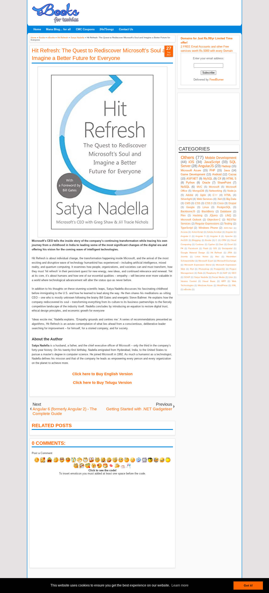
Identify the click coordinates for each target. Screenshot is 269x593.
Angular (229, 232)
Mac (217, 256)
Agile (203, 195)
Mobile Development (220, 158)
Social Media (218, 277)
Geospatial (227, 248)
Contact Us (126, 29)
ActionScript (197, 232)
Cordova (199, 244)
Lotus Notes (201, 256)
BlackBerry (208, 211)
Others (187, 157)
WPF (223, 281)
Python (190, 182)
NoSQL (185, 186)
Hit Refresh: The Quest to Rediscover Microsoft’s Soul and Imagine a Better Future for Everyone (101, 54)
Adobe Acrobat (214, 232)
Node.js (231, 190)
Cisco (220, 203)
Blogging (196, 240)
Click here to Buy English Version (102, 374)
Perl (192, 269)
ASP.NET (192, 178)
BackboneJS (188, 211)
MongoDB (198, 190)
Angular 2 (186, 236)
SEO (234, 273)
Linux (206, 207)
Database (225, 211)
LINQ (228, 215)
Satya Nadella (201, 277)
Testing (228, 223)
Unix (231, 277)
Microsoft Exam (205, 261)
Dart (221, 244)
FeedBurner (217, 79)
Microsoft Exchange (226, 261)
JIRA (230, 252)
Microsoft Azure (191, 170)
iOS (191, 162)
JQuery (214, 215)
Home (37, 29)
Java (227, 170)
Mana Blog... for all (58, 29)
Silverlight (186, 199)
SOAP (187, 277)
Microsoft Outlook (191, 219)
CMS (187, 203)
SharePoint (224, 182)
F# (182, 248)
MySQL (207, 178)
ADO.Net (228, 228)
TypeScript (187, 227)
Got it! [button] (248, 585)
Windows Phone (208, 227)
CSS (197, 203)
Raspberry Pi (212, 273)
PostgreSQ (219, 269)
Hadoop (226, 166)
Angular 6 (215, 236)
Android (217, 174)
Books (208, 240)
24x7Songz (107, 29)
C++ (215, 195)
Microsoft (214, 186)
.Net (219, 199)
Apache (229, 236)
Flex (183, 215)
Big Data (231, 199)
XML (234, 285)
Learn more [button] (180, 585)
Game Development (193, 174)
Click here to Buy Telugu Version (102, 382)
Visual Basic (208, 281)
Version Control (188, 281)
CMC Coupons (85, 29)
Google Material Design (193, 252)
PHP (212, 170)
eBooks (187, 289)
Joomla (184, 256)
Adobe (189, 195)
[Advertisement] (160, 11)
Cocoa (232, 174)
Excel (230, 244)
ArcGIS (184, 240)
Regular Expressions (207, 223)
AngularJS (206, 166)
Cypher (211, 244)
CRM (224, 240)
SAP (225, 273)
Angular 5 (200, 236)
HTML (227, 195)
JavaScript (212, 162)
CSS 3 (209, 203)
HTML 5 (231, 178)
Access (184, 232)
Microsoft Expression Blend (197, 265)
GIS (215, 248)
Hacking (197, 215)
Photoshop (204, 269)
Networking (215, 190)
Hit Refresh (216, 252)
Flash (205, 248)
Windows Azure (205, 285)
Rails (200, 273)
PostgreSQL (224, 207)
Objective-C (214, 219)
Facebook (193, 248)
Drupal (232, 203)
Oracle (206, 182)
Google (190, 207)
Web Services (204, 199)
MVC (199, 186)
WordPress (222, 285)
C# (219, 178)
